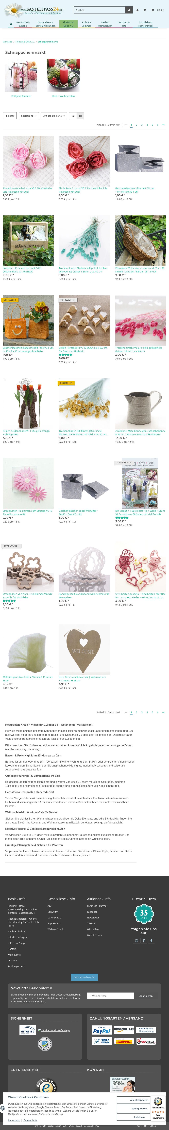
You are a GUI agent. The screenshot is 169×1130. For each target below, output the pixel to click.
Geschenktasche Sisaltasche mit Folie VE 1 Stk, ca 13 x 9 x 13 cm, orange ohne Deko (28, 349)
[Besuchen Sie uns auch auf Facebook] (151, 940)
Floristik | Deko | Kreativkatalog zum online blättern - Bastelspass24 (22, 909)
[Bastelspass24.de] (34, 10)
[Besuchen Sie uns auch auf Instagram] (136, 940)
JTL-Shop (152, 1125)
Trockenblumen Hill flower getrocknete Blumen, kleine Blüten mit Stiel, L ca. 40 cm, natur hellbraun (83, 432)
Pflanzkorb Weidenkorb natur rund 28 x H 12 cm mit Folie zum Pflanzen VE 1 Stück (140, 270)
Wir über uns (94, 935)
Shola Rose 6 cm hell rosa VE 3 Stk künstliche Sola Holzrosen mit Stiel (27, 190)
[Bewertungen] (65, 354)
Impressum (54, 923)
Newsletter (93, 917)
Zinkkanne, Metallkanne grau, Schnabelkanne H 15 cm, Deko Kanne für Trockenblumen (140, 432)
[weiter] (163, 125)
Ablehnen (139, 1117)
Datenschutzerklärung (68, 994)
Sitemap (91, 923)
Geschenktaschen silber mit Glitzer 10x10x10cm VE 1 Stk (78, 512)
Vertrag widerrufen (84, 977)
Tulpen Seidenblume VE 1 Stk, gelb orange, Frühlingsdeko (26, 432)
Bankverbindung (17, 931)
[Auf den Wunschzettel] (48, 141)
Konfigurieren (139, 1108)
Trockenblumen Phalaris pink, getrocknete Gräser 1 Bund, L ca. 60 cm (138, 349)
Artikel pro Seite (52, 115)
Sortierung (27, 115)
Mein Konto (14, 954)
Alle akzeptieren (139, 1100)
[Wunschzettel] (145, 10)
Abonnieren (146, 995)
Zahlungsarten (16, 966)
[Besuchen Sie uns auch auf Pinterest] (143, 940)
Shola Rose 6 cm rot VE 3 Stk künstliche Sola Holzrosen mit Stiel (83, 190)
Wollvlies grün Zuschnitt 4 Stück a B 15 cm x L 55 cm (28, 678)
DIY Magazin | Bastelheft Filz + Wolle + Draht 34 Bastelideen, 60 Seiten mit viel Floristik (140, 512)
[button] (137, 10)
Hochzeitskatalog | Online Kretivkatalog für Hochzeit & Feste (23, 922)
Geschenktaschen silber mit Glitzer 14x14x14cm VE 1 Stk (134, 190)
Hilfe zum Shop (16, 943)
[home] (11, 24)
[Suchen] (129, 9)
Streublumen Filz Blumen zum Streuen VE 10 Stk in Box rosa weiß (27, 512)
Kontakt (12, 948)
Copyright (53, 911)
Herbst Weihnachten (63, 96)
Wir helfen (93, 929)
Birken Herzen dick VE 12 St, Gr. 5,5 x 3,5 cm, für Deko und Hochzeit (83, 349)
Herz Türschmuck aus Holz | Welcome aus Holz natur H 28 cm (82, 678)
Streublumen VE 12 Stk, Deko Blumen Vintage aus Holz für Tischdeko (27, 595)
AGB (50, 905)
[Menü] (164, 1098)
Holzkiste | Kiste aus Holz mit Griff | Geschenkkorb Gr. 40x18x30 (23, 270)
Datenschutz (54, 917)
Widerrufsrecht (56, 929)
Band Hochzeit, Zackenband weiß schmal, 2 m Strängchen (84, 595)
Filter (11, 115)
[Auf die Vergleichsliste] (39, 141)
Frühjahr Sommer (21, 96)
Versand (12, 960)
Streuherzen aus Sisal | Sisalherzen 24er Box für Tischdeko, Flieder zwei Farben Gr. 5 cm (140, 595)
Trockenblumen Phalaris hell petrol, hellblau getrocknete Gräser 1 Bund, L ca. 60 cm (83, 270)
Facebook (92, 911)
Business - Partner (97, 905)
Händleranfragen (17, 937)
